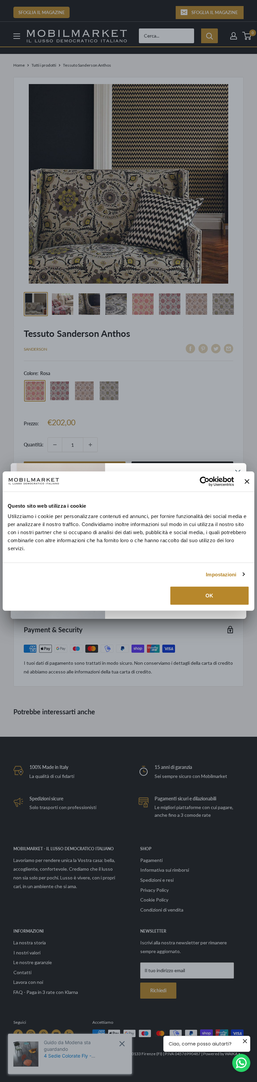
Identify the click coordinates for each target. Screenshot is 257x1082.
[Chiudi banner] (247, 481)
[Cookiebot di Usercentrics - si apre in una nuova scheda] (204, 481)
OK (209, 595)
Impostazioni (221, 574)
